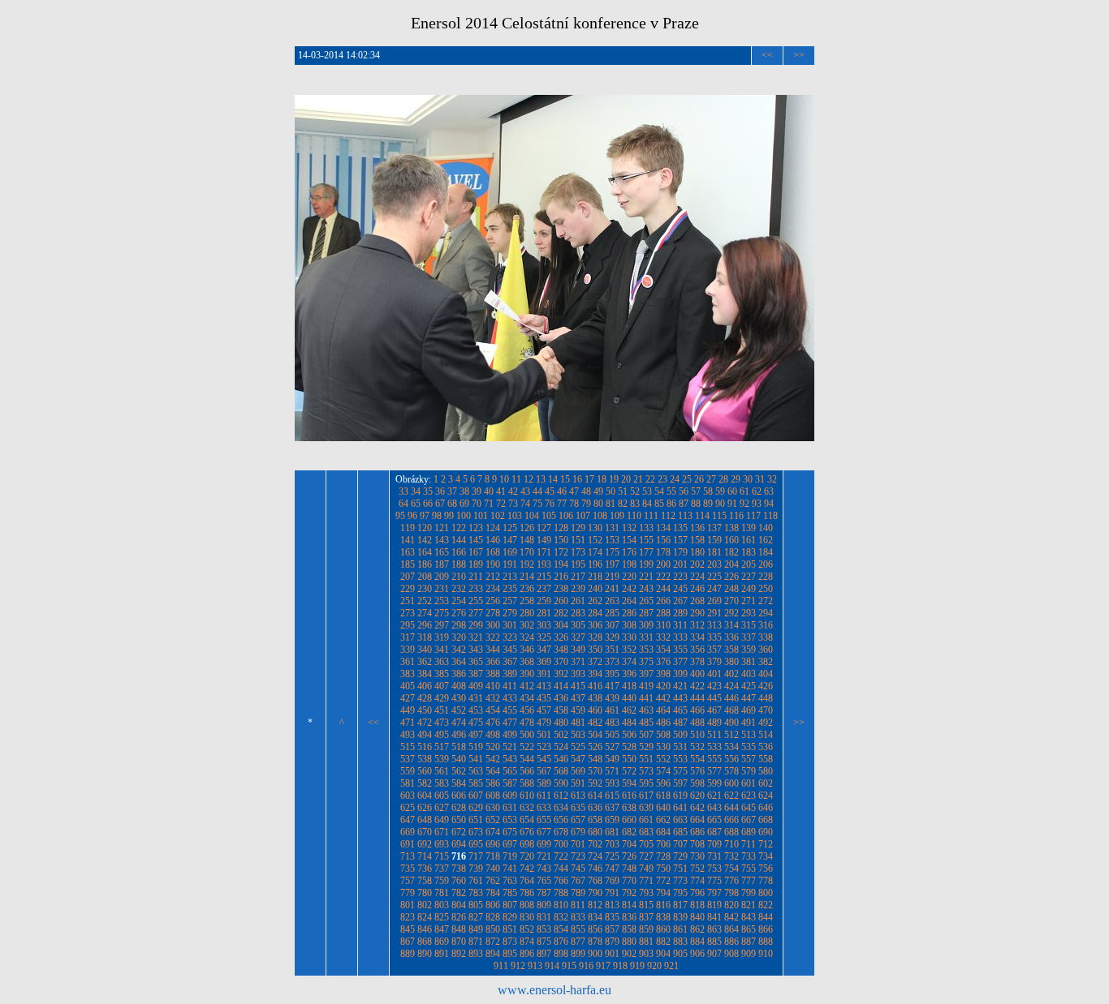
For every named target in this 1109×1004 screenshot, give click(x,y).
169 (510, 552)
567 (544, 771)
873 (510, 941)
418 (629, 686)
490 (731, 722)
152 (595, 540)
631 (510, 807)
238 (561, 588)
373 (612, 661)
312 (697, 625)
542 (492, 759)
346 (527, 649)
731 (714, 856)
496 (458, 734)
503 (578, 734)
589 (544, 783)
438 (595, 698)
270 (731, 601)
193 (544, 564)
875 (544, 941)
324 (527, 637)
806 (492, 905)
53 (647, 491)
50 (610, 491)
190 (492, 564)
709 (714, 844)
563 (475, 771)
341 (441, 649)
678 (561, 832)
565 (510, 771)
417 (612, 686)
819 (714, 905)
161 (748, 540)
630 (492, 807)
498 (492, 734)
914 (552, 966)
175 (612, 552)
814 (629, 905)
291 (714, 613)
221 (646, 576)
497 (475, 734)
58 (708, 491)
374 (629, 661)
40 (489, 491)
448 (765, 698)
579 (748, 771)
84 (647, 503)
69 (464, 503)
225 (714, 576)
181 (714, 552)
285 (612, 613)
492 (765, 722)
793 (646, 893)
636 (595, 807)
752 (697, 868)
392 (561, 674)
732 (731, 856)
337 (748, 637)
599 (714, 783)
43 (525, 491)
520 (492, 747)
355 (680, 649)
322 (492, 637)
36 (440, 491)
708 (697, 844)
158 (697, 540)
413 (544, 686)
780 (424, 893)
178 (663, 552)
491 (748, 722)
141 (407, 540)
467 (714, 710)
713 (407, 856)
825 (441, 917)
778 (765, 880)
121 (441, 528)
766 (561, 880)
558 (765, 759)
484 (629, 722)
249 (748, 588)
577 (714, 771)
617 (646, 795)
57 (696, 491)
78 (574, 503)
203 (714, 564)
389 (510, 674)
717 (475, 856)
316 (765, 625)
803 (441, 905)
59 (720, 491)
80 (598, 503)
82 (623, 503)
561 (441, 771)
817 (680, 905)
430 (458, 698)
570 (595, 771)
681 (612, 832)
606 (458, 795)
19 (614, 479)
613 (578, 795)
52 (635, 491)
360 (765, 649)
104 (531, 515)
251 (407, 601)
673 (475, 832)
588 (527, 783)
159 (714, 540)
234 (492, 588)
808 (527, 905)
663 (680, 820)
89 (708, 503)
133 (646, 528)
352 (629, 649)
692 (424, 844)
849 (475, 929)
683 (646, 832)
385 (441, 674)
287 (646, 613)
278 (492, 613)
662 (663, 820)
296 (424, 625)
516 (424, 747)
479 (544, 722)
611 (544, 795)
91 (732, 503)
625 (407, 807)
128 (561, 528)
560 (424, 771)
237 (544, 588)
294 (765, 613)
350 (595, 649)
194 (561, 564)
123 (475, 528)
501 (544, 734)
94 (769, 503)
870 (458, 941)
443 (680, 698)
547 (578, 759)
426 (765, 686)
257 (510, 601)
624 (765, 795)
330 (629, 637)
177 (646, 552)
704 (629, 844)
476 (492, 722)
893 (475, 953)
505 (612, 734)
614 (595, 795)
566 (527, 771)
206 (765, 564)
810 (561, 905)
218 (595, 576)
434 (527, 698)
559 (407, 771)
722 (561, 856)
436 (561, 698)
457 (544, 710)
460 (595, 710)
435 (544, 698)
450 (424, 710)
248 (731, 588)
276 (458, 613)
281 (544, 613)
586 (492, 783)
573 (646, 771)
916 (586, 966)
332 (663, 637)
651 (475, 820)
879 (612, 941)
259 (544, 601)
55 (671, 491)
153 (612, 540)
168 (492, 552)
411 (510, 686)
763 (510, 880)
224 (697, 576)
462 (629, 710)
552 (663, 759)
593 (612, 783)
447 (748, 698)
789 (578, 893)
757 (407, 880)
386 (458, 674)
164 (424, 552)
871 (475, 941)
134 (663, 528)
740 (492, 868)
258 (527, 601)
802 (424, 905)
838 (663, 917)
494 (424, 734)
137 (714, 528)
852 (527, 929)
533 (714, 747)
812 (595, 905)
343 (475, 649)
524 (561, 747)
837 (646, 917)
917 (603, 966)
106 (566, 515)
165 (441, 552)
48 (586, 491)
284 (595, 613)
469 (748, 710)
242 (629, 588)
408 (458, 686)
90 (720, 503)
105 (549, 515)
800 (765, 893)
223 (680, 576)
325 (544, 637)
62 (757, 491)
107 (583, 515)
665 (714, 820)
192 (527, 564)
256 (492, 601)
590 (561, 783)
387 (475, 674)
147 (510, 540)
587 (510, 783)
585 (475, 783)
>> (799, 55)
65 (416, 503)
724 (595, 856)
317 (407, 637)
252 (424, 601)
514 (765, 734)
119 (407, 528)
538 (424, 759)
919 (637, 966)
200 (663, 564)
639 (646, 807)
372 (595, 661)
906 (697, 953)
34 (416, 491)
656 (561, 820)
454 (492, 710)
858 (629, 929)
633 (544, 807)
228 (765, 576)
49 (598, 491)
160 (731, 540)
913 (535, 966)
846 (424, 929)
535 (748, 747)
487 (680, 722)
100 (463, 515)
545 (544, 759)
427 (407, 698)
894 (492, 953)
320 (458, 637)
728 (663, 856)
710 (731, 844)
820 (731, 905)
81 (610, 503)
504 (595, 734)
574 (663, 771)
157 (680, 540)
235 (510, 588)
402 (731, 674)
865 (748, 929)
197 (612, 564)
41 (501, 491)
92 (744, 503)
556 (731, 759)
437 (578, 698)
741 (510, 868)
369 (544, 661)
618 (663, 795)
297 (441, 625)
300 (492, 625)
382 (765, 661)
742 (527, 868)
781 (441, 893)
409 (475, 686)
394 (595, 674)
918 (620, 966)
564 (492, 771)
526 (595, 747)
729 (680, 856)
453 (475, 710)
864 (731, 929)
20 (626, 479)
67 (440, 503)
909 (748, 953)
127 (544, 528)
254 (458, 601)
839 (680, 917)
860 (663, 929)
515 (407, 747)
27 (711, 479)
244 (663, 588)
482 (595, 722)
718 (492, 856)
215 (544, 576)
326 (561, 637)
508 (663, 734)
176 (629, 552)
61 (744, 491)
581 (407, 783)
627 (441, 807)
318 (424, 637)
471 (407, 722)
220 (629, 576)
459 (578, 710)
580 (765, 771)
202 (697, 564)
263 (612, 601)
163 (407, 552)
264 (629, 601)
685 (680, 832)
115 (719, 515)
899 (578, 953)
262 (595, 601)
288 (663, 613)
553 (680, 759)
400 (697, 674)
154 (629, 540)
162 (765, 540)
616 (629, 795)
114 (702, 515)
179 (680, 552)
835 (612, 917)
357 (714, 649)
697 (510, 844)
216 (561, 576)
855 (578, 929)
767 (578, 880)
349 (578, 649)
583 (441, 783)
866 (765, 929)
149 (544, 540)
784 (492, 893)
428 (424, 698)
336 (731, 637)
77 (562, 503)
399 (680, 674)
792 (629, 893)
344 (492, 649)
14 (553, 479)
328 (595, 637)
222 (663, 576)
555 (714, 759)
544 (527, 759)
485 (646, 722)
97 (424, 515)
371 (578, 661)
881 (646, 941)
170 (527, 552)
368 (527, 661)
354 (663, 649)
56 (683, 491)
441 (646, 698)
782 (458, 893)
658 (595, 820)
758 (424, 880)
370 (561, 661)
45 (549, 491)
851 (510, 929)
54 (659, 491)
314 (731, 625)
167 (475, 552)
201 (680, 564)
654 (527, 820)
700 (561, 844)
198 (629, 564)
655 (544, 820)
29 (735, 479)
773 (680, 880)
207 (407, 576)
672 (458, 832)
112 (668, 515)
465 (680, 710)
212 (492, 576)
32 (772, 479)
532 (697, 747)
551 (646, 759)
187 (441, 564)
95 (400, 515)
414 (561, 686)
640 (663, 807)
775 (714, 880)
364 (458, 661)
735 (407, 868)
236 (527, 588)
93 (757, 503)
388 (492, 674)
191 (510, 564)
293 (748, 613)
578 (731, 771)
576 (697, 771)
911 (501, 966)
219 (612, 576)
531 (680, 747)
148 (527, 540)
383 (407, 674)
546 (561, 759)
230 (424, 588)
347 (544, 649)
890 (424, 953)
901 (612, 953)
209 (441, 576)
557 (748, 759)
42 (513, 491)
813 (612, 905)
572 (629, 771)
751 (680, 868)
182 (731, 552)
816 (663, 905)
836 (629, 917)
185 (407, 564)
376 (663, 661)
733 (748, 856)
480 (561, 722)
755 (748, 868)
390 (527, 674)
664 (697, 820)
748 (629, 868)
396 (629, 674)
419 (646, 686)
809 (544, 905)
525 (578, 747)
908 (731, 953)
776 (731, 880)
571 (612, 771)
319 (441, 637)
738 (458, 868)
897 (544, 953)
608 (492, 795)
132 (629, 528)
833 (578, 917)
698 (527, 844)
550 (629, 759)
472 (424, 722)
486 (663, 722)
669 (407, 832)
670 (424, 832)
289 (680, 613)
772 (663, 880)
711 (748, 844)
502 (561, 734)
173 (578, 552)
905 (680, 953)
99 (449, 515)
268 (697, 601)
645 (748, 807)
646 (765, 807)
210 (458, 576)
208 (424, 576)
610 (527, 795)
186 (424, 564)
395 (612, 674)
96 (412, 515)
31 (760, 479)
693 (441, 844)
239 (578, 588)
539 (441, 759)
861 (680, 929)
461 (612, 710)
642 (697, 807)
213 (510, 576)
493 (407, 734)
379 (714, 661)
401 (714, 674)
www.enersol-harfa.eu (554, 990)
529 (646, 747)
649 (441, 820)
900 (595, 953)
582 (424, 783)
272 (765, 601)
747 (612, 868)
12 (528, 479)
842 (731, 917)
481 (578, 722)
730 (697, 856)
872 (492, 941)
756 (765, 868)
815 (646, 905)
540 (458, 759)
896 (527, 953)
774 (697, 880)
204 (731, 564)
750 (663, 868)
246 (697, 588)
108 (600, 515)
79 (586, 503)
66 (428, 503)
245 (680, 588)
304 (561, 625)
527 (612, 747)
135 (680, 528)
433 (510, 698)
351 (612, 649)
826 (458, 917)
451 (441, 710)
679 (578, 832)
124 (492, 528)
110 (634, 515)
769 (612, 880)
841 (714, 917)
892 (458, 953)
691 (407, 844)
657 (578, 820)
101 (480, 515)
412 (527, 686)
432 (492, 698)
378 (697, 661)
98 (437, 515)
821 (748, 905)
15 (565, 479)
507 (646, 734)
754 (731, 868)
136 (697, 528)
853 (544, 929)
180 (697, 552)
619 (680, 795)
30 (748, 479)
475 (475, 722)
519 (475, 747)
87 (683, 503)
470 (765, 710)
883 (680, 941)
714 (424, 856)
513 (748, 734)
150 (561, 540)
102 (497, 515)
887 (748, 941)
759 (441, 880)
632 (527, 807)
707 (680, 844)
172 (561, 552)
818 (697, 905)
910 (765, 953)
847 (441, 929)
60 (732, 491)
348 (561, 649)
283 (578, 613)
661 (646, 820)
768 (595, 880)
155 (646, 540)
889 (407, 953)
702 (595, 844)
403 (748, 674)
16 (577, 479)
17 (589, 479)
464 (663, 710)
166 (458, 552)
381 (748, 661)
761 (475, 880)
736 (424, 868)
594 (629, 783)
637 (612, 807)
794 (663, 893)
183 (748, 552)
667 (748, 820)
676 (527, 832)
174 (595, 552)
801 (407, 905)
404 (765, 674)
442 (663, 698)
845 (407, 929)
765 (544, 880)
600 (731, 783)
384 (424, 674)
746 (595, 868)
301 (510, 625)
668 (765, 820)
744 (561, 868)
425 (748, 686)
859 (646, 929)
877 (578, 941)
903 (646, 953)
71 (489, 503)
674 (492, 832)
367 (510, 661)
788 (561, 893)
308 (629, 625)
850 (492, 929)
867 (407, 941)
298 (458, 625)
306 (595, 625)
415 (578, 686)
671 (441, 832)
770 (629, 880)
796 (697, 893)
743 (544, 868)
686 (697, 832)
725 (612, 856)
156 (663, 540)
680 (595, 832)
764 (527, 880)
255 (475, 601)
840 (697, 917)
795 (680, 893)
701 (578, 844)
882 (663, 941)
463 (646, 710)
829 (510, 917)
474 (458, 722)
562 (458, 771)
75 (537, 503)
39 (476, 491)
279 (510, 613)
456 (527, 710)
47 (574, 491)
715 (441, 856)
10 (504, 479)
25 (687, 479)
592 (595, 783)
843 (748, 917)
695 (475, 844)
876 (561, 941)
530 (663, 747)
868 (424, 941)
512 (731, 734)
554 (697, 759)
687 (714, 832)
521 (510, 747)
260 (561, 601)
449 (407, 710)
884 (697, 941)
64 (403, 503)
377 (680, 661)
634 (561, 807)
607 (475, 795)
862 (697, 929)
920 (654, 966)
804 (458, 905)
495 (441, 734)
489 (714, 722)
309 (646, 625)
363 (441, 661)
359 (748, 649)
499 (510, 734)
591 (578, 783)
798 (731, 893)
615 (612, 795)
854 (561, 929)
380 (731, 661)
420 (663, 686)
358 (731, 649)
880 (629, 941)
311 (680, 625)
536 (765, 747)
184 (765, 552)
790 (595, 893)
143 (441, 540)
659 (612, 820)
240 (595, 588)
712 (765, 844)
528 (629, 747)
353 (646, 649)
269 (714, 601)
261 (578, 601)
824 (424, 917)
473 (441, 722)
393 (578, 674)
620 (697, 795)
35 (428, 491)
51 (623, 491)
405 (407, 686)
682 (629, 832)
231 (441, 588)
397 (646, 674)
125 (510, 528)
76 (549, 503)
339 (407, 649)
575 (680, 771)
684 (663, 832)
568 (561, 771)
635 (578, 807)
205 (748, 564)
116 (736, 515)
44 (537, 491)
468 (731, 710)
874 (527, 941)
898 (561, 953)
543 (510, 759)
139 (748, 528)
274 (424, 613)
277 (475, 613)
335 (714, 637)
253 (441, 601)
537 (407, 759)
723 (578, 856)
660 (629, 820)
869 (441, 941)
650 (458, 820)
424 (731, 686)
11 (516, 479)
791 (612, 893)
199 (646, 564)
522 (527, 747)
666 (731, 820)
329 (612, 637)
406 (424, 686)
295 (407, 625)
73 (513, 503)
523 (544, 747)
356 (697, 649)
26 (699, 479)
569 (578, 771)
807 (510, 905)
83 (635, 503)
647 (407, 820)
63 (769, 491)
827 (475, 917)
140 (765, 528)
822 (765, 905)
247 (714, 588)
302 (527, 625)
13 (541, 479)
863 (714, 929)
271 (748, 601)
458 (561, 710)
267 (680, 601)
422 (697, 686)
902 (629, 953)
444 (697, 698)
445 (714, 698)
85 (659, 503)
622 (731, 795)
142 (424, 540)
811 (578, 905)
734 (765, 856)
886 (731, 941)
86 (671, 503)
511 (714, 734)
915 (569, 966)
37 (452, 491)
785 (510, 893)
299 (475, 625)
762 (492, 880)
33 (403, 491)
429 (441, 698)
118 (770, 515)
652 (492, 820)
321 (475, 637)
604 (424, 795)
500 (527, 734)
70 (476, 503)
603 (407, 795)
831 (544, 917)
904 (663, 953)
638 (629, 807)
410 (492, 686)
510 (697, 734)
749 (646, 868)
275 (441, 613)
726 (629, 856)
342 (458, 649)
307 (612, 625)
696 (492, 844)
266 (663, 601)
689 (748, 832)
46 (562, 491)
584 (458, 783)
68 (452, 503)
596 (663, 783)
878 (595, 941)
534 (731, 747)
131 (612, 528)
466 (697, 710)
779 (407, 893)
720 (527, 856)
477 (510, 722)
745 (578, 868)
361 (407, 661)
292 (731, 613)
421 (680, 686)
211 (475, 576)
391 (544, 674)
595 (646, 783)
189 (475, 564)
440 (629, 698)
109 (617, 515)
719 (510, 856)
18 (601, 479)
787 (544, 893)
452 (458, 710)
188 (458, 564)
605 (441, 795)
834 (595, 917)
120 (424, 528)
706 (663, 844)
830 (527, 917)
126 (527, 528)
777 (748, 880)
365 (475, 661)
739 (475, 868)
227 (748, 576)
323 (510, 637)
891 (441, 953)
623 (748, 795)
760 (458, 880)
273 (407, 613)
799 (748, 893)
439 (612, 698)
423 (714, 686)
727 (646, 856)
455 (510, 710)
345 (510, 649)
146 (492, 540)
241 (612, 588)
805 (475, 905)
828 (492, 917)
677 (544, 832)
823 (407, 917)
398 (663, 674)
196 (595, 564)
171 (544, 552)
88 (696, 503)
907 (714, 953)
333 (680, 637)
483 (612, 722)
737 (441, 868)
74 (525, 503)
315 (748, 625)
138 (731, 528)
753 (714, 868)
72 (501, 503)
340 (424, 649)
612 (561, 795)
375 (646, 661)
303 (544, 625)
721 (544, 856)
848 (458, 929)
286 (629, 613)
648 (424, 820)
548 (595, 759)
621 (714, 795)
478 (527, 722)
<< (767, 55)
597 (680, 783)
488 (697, 722)
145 (475, 540)
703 (612, 844)
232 (458, 588)
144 (458, 540)
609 (510, 795)
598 (697, 783)
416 (595, 686)
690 (765, 832)
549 (612, 759)
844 (765, 917)
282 (561, 613)
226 (731, 576)
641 (680, 807)
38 (464, 491)
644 (731, 807)
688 (731, 832)
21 (638, 479)
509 (680, 734)
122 (458, 528)
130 (595, 528)
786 (527, 893)
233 (475, 588)
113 (685, 515)
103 (514, 515)
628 (458, 807)
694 (458, 844)
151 (578, 540)
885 (714, 941)
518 (458, 747)
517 (441, 747)
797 (714, 893)
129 (578, 528)
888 (765, 941)
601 (748, 783)
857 (612, 929)
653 (510, 820)
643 (714, 807)
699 (544, 844)
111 (651, 515)
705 (646, 844)
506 (629, 734)
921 (671, 966)
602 (765, 783)
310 (663, 625)
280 (527, 613)
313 (714, 625)
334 (697, 637)
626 (424, 807)
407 (441, 686)
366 (492, 661)
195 (578, 564)
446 (731, 698)
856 (595, 929)
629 (475, 807)
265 (646, 601)
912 (518, 966)
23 (662, 479)
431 (475, 698)
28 (723, 479)
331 (646, 637)
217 (578, 576)
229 (407, 588)
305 (578, 625)
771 (646, 880)
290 (697, 613)
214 (527, 576)
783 (475, 893)
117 (753, 515)
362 (424, 661)
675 (510, 832)
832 (561, 917)
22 (650, 479)
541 (475, 759)
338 (765, 637)
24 (675, 479)
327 (578, 637)
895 (510, 953)
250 (765, 588)
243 (646, 588)
